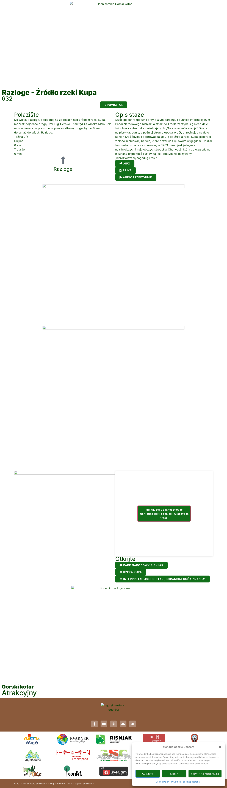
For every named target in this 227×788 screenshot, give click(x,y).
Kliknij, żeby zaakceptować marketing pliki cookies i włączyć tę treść (164, 513)
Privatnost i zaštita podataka (185, 781)
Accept (148, 773)
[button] (220, 747)
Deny (174, 773)
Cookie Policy (163, 781)
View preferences (205, 773)
